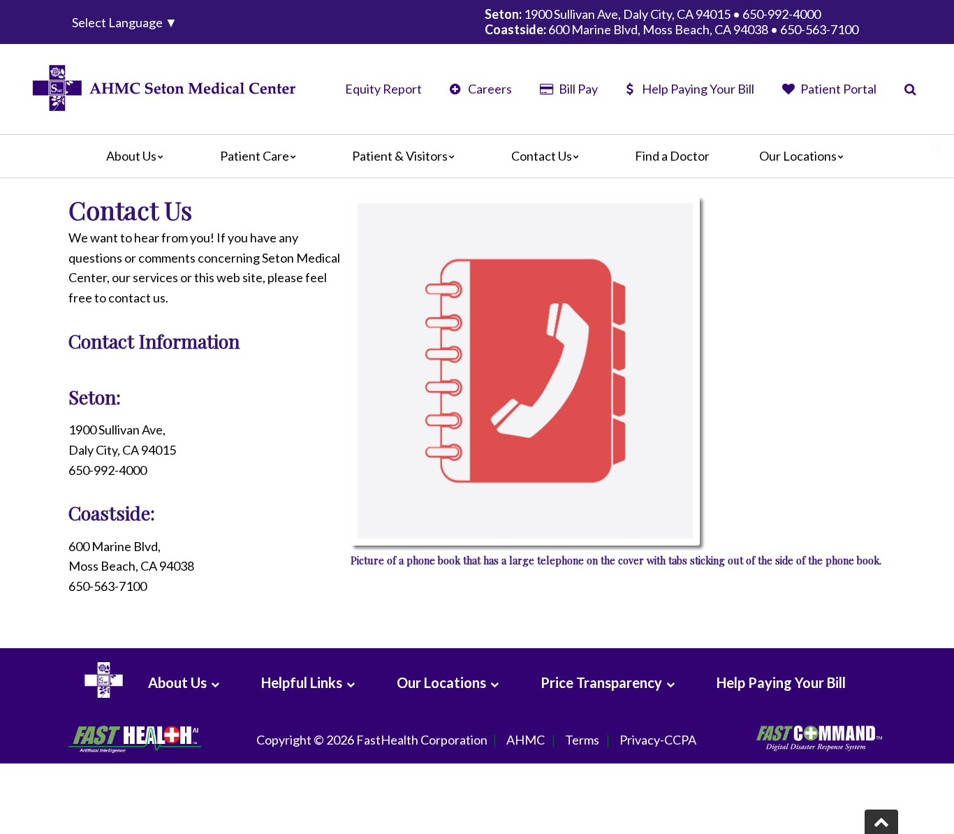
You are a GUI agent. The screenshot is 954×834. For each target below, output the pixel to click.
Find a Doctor (672, 155)
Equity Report (383, 88)
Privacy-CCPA (657, 739)
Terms (582, 739)
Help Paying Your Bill (698, 88)
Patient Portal (837, 88)
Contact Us (541, 155)
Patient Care (254, 155)
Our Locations (798, 155)
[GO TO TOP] (881, 822)
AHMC (525, 739)
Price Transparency (601, 682)
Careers (489, 88)
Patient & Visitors (400, 155)
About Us (131, 155)
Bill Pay (577, 88)
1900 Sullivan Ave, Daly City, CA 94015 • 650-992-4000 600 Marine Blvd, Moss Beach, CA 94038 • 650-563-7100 (671, 21)
